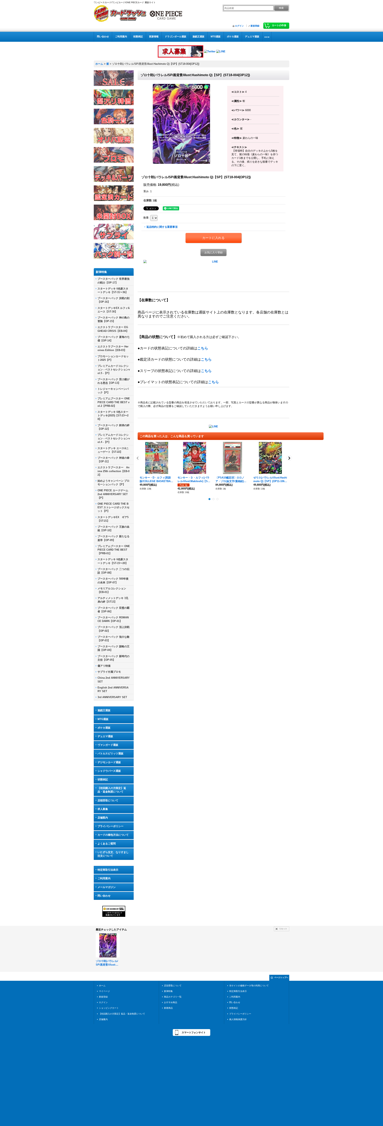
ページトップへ (281, 977)
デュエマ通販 (105, 736)
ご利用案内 (104, 878)
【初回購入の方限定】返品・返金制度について (112, 790)
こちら (202, 348)
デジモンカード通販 (109, 762)
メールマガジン (107, 887)
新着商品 (168, 1008)
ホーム (102, 985)
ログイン (239, 26)
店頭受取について (108, 800)
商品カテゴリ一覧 (173, 997)
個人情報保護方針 (238, 1019)
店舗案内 (103, 817)
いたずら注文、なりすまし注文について (113, 854)
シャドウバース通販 (109, 770)
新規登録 (255, 26)
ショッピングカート (109, 1008)
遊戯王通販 (104, 710)
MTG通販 (103, 719)
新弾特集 (168, 991)
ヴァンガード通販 (108, 744)
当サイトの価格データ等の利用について (249, 985)
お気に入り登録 (213, 252)
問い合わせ (104, 895)
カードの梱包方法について (113, 834)
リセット (283, 929)
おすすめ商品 (170, 1002)
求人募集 (103, 809)
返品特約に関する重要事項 (162, 226)
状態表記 (103, 779)
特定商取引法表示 (108, 869)
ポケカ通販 (104, 727)
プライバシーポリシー (110, 826)
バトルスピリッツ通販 (110, 753)
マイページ (104, 991)
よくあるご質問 (107, 843)
